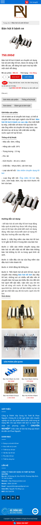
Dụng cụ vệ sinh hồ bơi (11, 443)
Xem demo (7, 106)
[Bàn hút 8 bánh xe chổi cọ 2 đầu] (11, 371)
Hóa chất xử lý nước (10, 446)
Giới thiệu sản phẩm (10, 99)
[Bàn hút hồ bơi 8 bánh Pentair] (29, 388)
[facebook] (4, 498)
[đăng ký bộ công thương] (12, 511)
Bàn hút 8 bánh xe (13, 28)
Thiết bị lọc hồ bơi (9, 449)
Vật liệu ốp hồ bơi (9, 453)
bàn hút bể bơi (25, 275)
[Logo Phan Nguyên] (20, 11)
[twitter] (8, 498)
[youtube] (18, 498)
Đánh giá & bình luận (22, 106)
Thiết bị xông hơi (8, 459)
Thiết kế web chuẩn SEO (21, 520)
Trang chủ (6, 23)
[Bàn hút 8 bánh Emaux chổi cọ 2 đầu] (11, 388)
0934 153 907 (22, 523)
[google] (13, 498)
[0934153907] (35, 511)
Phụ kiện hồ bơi (8, 456)
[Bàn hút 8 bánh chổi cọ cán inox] (29, 371)
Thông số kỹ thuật (28, 99)
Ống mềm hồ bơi (27, 178)
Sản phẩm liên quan (13, 362)
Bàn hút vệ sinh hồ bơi (20, 23)
